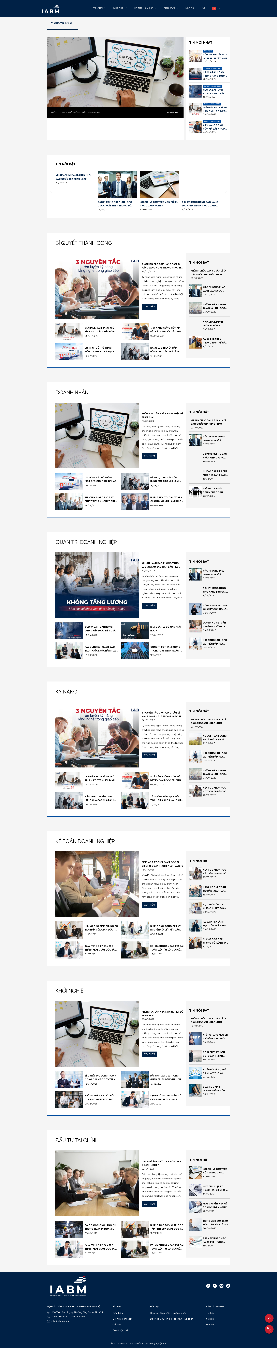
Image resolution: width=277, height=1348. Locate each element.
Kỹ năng (66, 692)
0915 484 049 (78, 1317)
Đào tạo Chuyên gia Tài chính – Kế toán (171, 1319)
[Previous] (51, 190)
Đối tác (117, 1324)
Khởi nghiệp (71, 991)
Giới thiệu (118, 1313)
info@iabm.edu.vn (61, 1321)
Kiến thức (169, 8)
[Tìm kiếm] (203, 8)
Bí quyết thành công (84, 243)
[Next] (226, 190)
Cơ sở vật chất (121, 1330)
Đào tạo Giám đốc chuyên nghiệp (168, 1313)
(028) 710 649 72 (60, 1317)
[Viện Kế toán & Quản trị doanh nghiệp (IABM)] (50, 9)
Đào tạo (118, 8)
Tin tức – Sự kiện (143, 8)
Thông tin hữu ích (62, 23)
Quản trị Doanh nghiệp (86, 542)
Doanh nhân (72, 393)
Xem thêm (149, 306)
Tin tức (210, 1313)
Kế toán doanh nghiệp (85, 841)
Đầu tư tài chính (77, 1140)
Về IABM (98, 8)
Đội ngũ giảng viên (122, 1319)
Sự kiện (210, 1319)
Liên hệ (189, 8)
